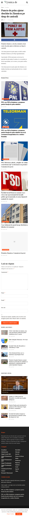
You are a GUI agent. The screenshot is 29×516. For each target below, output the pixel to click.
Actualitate (7, 7)
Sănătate (17, 464)
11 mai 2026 (4, 169)
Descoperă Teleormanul (7, 473)
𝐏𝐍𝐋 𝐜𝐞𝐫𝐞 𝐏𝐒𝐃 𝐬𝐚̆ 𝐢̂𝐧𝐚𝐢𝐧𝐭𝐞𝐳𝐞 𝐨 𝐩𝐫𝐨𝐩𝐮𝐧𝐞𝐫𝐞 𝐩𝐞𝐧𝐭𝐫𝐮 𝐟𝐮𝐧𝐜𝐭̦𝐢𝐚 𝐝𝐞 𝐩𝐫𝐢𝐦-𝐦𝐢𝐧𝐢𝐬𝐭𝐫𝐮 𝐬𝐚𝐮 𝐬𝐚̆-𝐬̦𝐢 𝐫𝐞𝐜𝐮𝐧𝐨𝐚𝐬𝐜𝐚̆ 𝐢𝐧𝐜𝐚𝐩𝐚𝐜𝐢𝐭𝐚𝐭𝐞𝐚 (12, 496)
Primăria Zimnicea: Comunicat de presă (13, 253)
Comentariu (4, 272)
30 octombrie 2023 (13, 410)
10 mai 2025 (12, 341)
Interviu (17, 454)
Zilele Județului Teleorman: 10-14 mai (18, 339)
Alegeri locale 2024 (6, 454)
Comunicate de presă (6, 468)
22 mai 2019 (12, 419)
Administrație (4, 452)
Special (17, 469)
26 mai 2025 (12, 356)
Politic (16, 458)
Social (16, 467)
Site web (3, 307)
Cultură (3, 470)
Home (2, 7)
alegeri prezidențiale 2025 (6, 466)
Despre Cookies (10, 514)
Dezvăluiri (17, 450)
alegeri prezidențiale (6, 463)
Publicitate (18, 460)
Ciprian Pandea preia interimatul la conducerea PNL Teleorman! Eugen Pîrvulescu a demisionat (18, 407)
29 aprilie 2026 (4, 201)
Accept (19, 514)
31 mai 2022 (12, 349)
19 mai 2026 (4, 106)
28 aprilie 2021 (5, 392)
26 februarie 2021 (12, 401)
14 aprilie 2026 (4, 255)
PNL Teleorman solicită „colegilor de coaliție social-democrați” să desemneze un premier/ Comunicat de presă (14, 164)
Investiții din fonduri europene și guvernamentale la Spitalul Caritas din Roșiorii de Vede (17, 415)
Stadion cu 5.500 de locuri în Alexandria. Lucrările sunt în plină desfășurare (17, 398)
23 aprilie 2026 (4, 229)
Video (16, 471)
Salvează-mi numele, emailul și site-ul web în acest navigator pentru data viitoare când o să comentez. (13, 317)
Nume (3, 293)
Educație (17, 452)
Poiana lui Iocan (19, 456)
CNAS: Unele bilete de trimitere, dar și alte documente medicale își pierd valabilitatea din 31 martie (18, 332)
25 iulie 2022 (10, 20)
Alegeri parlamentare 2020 (6, 457)
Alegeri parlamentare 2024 (6, 460)
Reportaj (17, 462)
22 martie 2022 (12, 336)
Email (3, 300)
